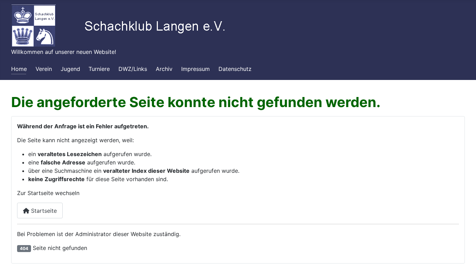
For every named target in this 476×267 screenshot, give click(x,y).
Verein (44, 68)
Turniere (99, 68)
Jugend (70, 68)
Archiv (164, 68)
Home (19, 68)
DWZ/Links (132, 68)
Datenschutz (235, 68)
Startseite (43, 210)
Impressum (195, 68)
